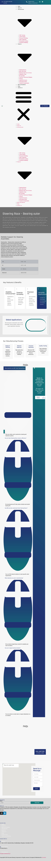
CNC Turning (22, 35)
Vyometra (44, 857)
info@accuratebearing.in (5, 853)
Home (19, 6)
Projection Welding (23, 42)
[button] (23, 106)
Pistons (21, 78)
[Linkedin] (42, 2)
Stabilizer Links (22, 74)
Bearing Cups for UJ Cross (25, 72)
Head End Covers (23, 80)
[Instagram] (40, 2)
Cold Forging (22, 36)
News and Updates (22, 84)
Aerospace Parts (23, 81)
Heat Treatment (22, 39)
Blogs (19, 86)
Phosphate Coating (23, 41)
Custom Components (24, 83)
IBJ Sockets (22, 75)
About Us (20, 8)
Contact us (20, 87)
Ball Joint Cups (22, 71)
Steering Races (22, 69)
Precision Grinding (23, 38)
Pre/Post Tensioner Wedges (25, 77)
